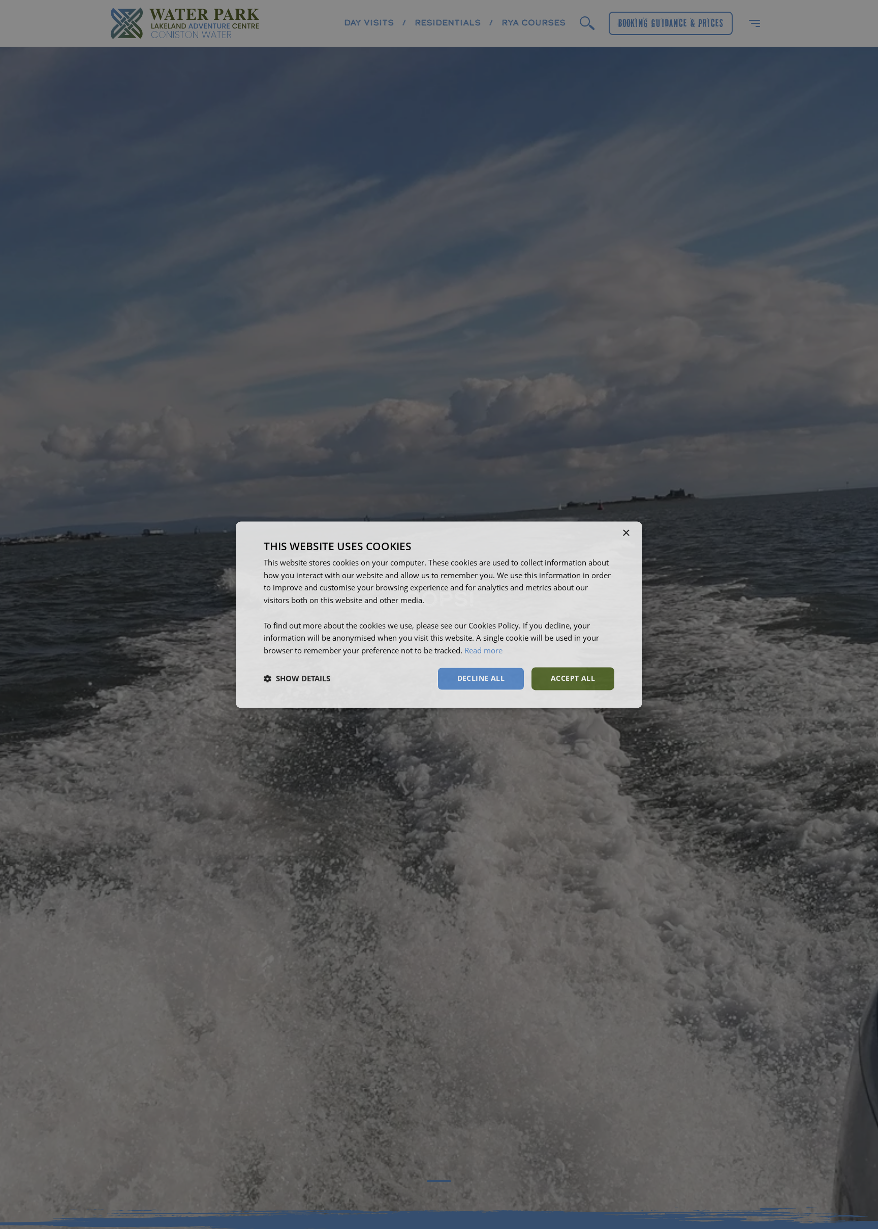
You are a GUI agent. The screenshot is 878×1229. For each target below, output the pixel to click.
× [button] (626, 533)
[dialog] (439, 614)
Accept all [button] (573, 678)
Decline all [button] (481, 678)
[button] (297, 678)
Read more (483, 651)
